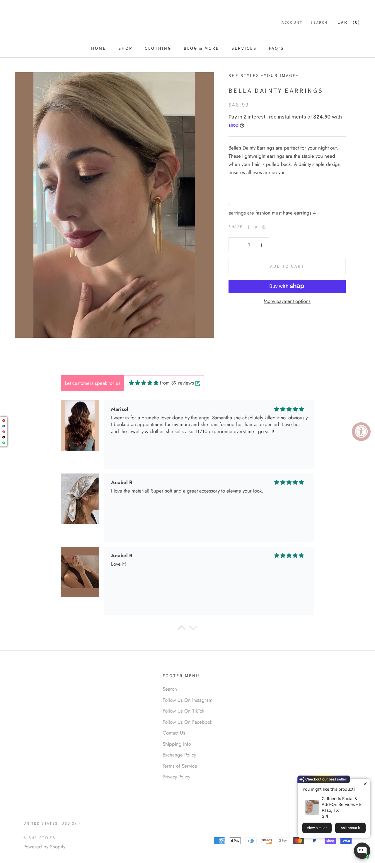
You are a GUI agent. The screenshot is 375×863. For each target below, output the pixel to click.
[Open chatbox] (362, 851)
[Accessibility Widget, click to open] (361, 431)
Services (244, 48)
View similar (317, 828)
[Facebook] (248, 227)
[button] (182, 629)
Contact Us (174, 732)
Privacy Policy (176, 776)
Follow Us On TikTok (183, 710)
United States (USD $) (50, 823)
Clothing (158, 48)
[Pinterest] (263, 227)
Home (98, 48)
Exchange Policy (179, 754)
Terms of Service (180, 765)
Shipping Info (177, 743)
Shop (125, 48)
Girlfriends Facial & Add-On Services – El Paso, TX (342, 804)
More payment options (287, 301)
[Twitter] (256, 227)
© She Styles (39, 837)
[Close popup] (365, 783)
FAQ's (276, 48)
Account (292, 22)
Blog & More (201, 48)
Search (319, 22)
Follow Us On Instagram (187, 700)
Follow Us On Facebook (187, 721)
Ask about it (350, 828)
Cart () (349, 22)
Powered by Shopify (44, 846)
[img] (143, 383)
